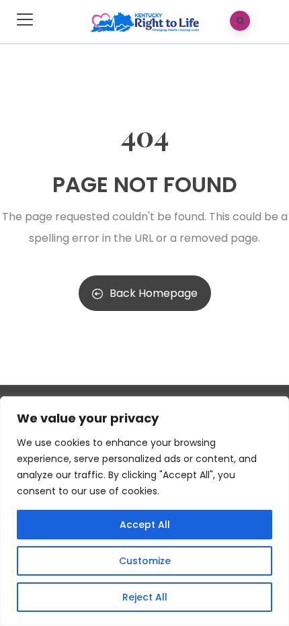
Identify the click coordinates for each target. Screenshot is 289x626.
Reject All (144, 597)
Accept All (145, 524)
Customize (145, 561)
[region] (144, 511)
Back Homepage (154, 293)
